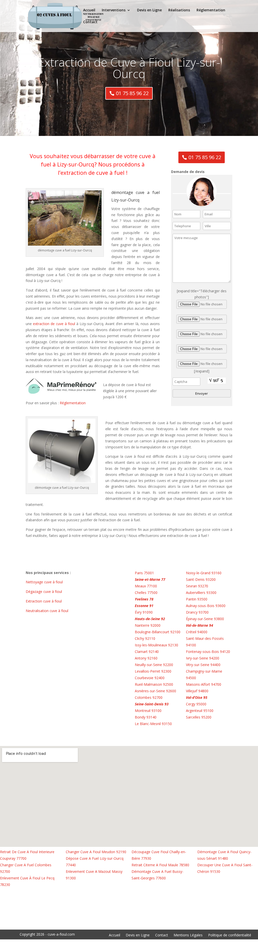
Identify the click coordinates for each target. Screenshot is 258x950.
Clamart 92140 (147, 651)
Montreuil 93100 (148, 710)
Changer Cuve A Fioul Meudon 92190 (96, 851)
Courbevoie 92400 (150, 677)
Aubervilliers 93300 (201, 592)
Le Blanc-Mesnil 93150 (153, 723)
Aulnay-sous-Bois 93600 (205, 605)
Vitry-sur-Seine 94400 (203, 664)
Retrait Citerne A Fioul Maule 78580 (160, 864)
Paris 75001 (144, 572)
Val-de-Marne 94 (199, 625)
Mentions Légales (188, 935)
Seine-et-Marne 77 (150, 579)
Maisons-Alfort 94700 (203, 684)
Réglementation (211, 10)
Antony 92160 (146, 658)
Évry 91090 (144, 612)
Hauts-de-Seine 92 (150, 618)
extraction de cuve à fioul (53, 323)
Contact (90, 22)
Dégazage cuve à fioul (44, 591)
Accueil (89, 10)
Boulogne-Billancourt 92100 (157, 631)
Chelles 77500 (146, 592)
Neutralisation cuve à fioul (47, 610)
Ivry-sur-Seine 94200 (202, 658)
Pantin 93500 (196, 599)
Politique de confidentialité (229, 935)
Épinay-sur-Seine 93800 (205, 618)
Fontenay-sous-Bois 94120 (208, 651)
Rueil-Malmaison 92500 (154, 684)
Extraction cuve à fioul (44, 601)
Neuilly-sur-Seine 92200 (154, 664)
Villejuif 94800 (197, 690)
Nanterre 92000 (147, 625)
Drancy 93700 (197, 612)
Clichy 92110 (145, 638)
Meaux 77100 (146, 586)
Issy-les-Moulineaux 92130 (156, 645)
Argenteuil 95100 (199, 710)
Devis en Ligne (149, 10)
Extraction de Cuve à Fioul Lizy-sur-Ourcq (129, 67)
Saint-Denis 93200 (201, 579)
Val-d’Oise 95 (196, 697)
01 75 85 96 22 (132, 93)
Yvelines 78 (144, 599)
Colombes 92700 (149, 697)
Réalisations (179, 10)
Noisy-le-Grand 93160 (203, 572)
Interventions (113, 10)
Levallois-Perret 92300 (153, 671)
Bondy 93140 (145, 717)
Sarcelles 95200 (198, 717)
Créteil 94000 (196, 631)
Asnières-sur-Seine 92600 (155, 690)
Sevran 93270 (197, 586)
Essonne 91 (144, 605)
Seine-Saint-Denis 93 (152, 704)
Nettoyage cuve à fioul (45, 582)
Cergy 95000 (196, 704)
